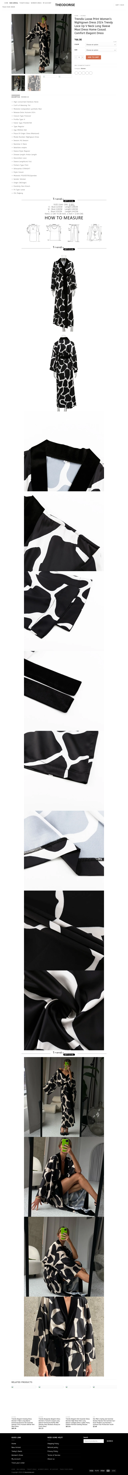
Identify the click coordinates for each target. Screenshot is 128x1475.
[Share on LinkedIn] (90, 73)
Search (86, 1437)
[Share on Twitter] (80, 73)
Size (75, 50)
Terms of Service (54, 1455)
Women (83, 16)
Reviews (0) (25, 97)
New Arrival (14, 3)
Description (16, 97)
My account (47, 3)
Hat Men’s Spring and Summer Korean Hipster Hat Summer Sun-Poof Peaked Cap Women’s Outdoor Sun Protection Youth (104, 1421)
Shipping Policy (53, 1444)
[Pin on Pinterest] (87, 73)
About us (51, 1459)
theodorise (64, 5)
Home (6, 3)
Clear (114, 41)
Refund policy (53, 1447)
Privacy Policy (53, 1451)
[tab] (16, 97)
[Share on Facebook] (76, 73)
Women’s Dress (36, 3)
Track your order (8, 7)
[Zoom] (14, 71)
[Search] (2, 3)
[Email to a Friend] (83, 73)
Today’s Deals (24, 3)
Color (76, 44)
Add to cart (93, 57)
